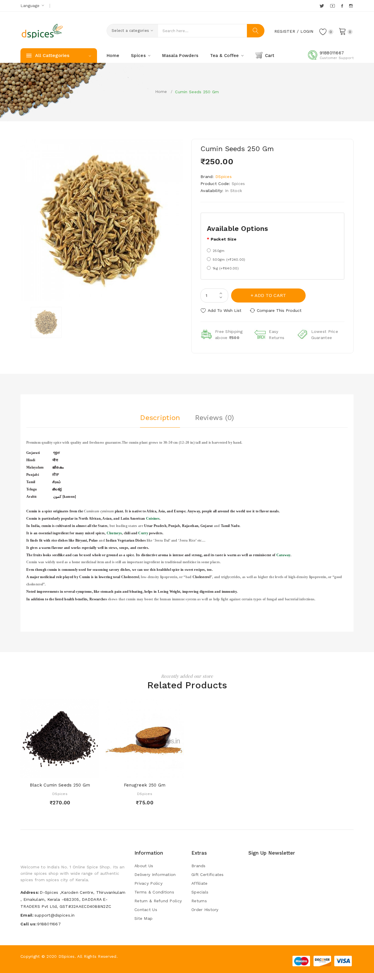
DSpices (223, 176)
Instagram (351, 6)
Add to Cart (270, 295)
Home (161, 91)
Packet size (224, 239)
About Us (143, 865)
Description (160, 418)
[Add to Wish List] (65, 772)
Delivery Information (155, 874)
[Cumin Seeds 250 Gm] (46, 322)
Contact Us (145, 909)
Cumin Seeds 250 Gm (197, 91)
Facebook (342, 6)
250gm (218, 251)
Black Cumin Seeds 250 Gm (60, 785)
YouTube (332, 6)
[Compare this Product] (77, 772)
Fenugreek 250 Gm (144, 785)
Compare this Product (279, 310)
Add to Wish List (224, 310)
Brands (198, 865)
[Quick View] (54, 772)
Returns (199, 900)
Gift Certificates (207, 874)
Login (306, 31)
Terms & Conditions (154, 892)
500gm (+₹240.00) (229, 259)
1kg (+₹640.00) (226, 268)
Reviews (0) (214, 418)
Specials (199, 892)
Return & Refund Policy (158, 900)
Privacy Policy (148, 883)
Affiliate (199, 883)
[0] (342, 31)
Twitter (322, 6)
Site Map (143, 918)
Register (284, 31)
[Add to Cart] (43, 772)
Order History (205, 909)
